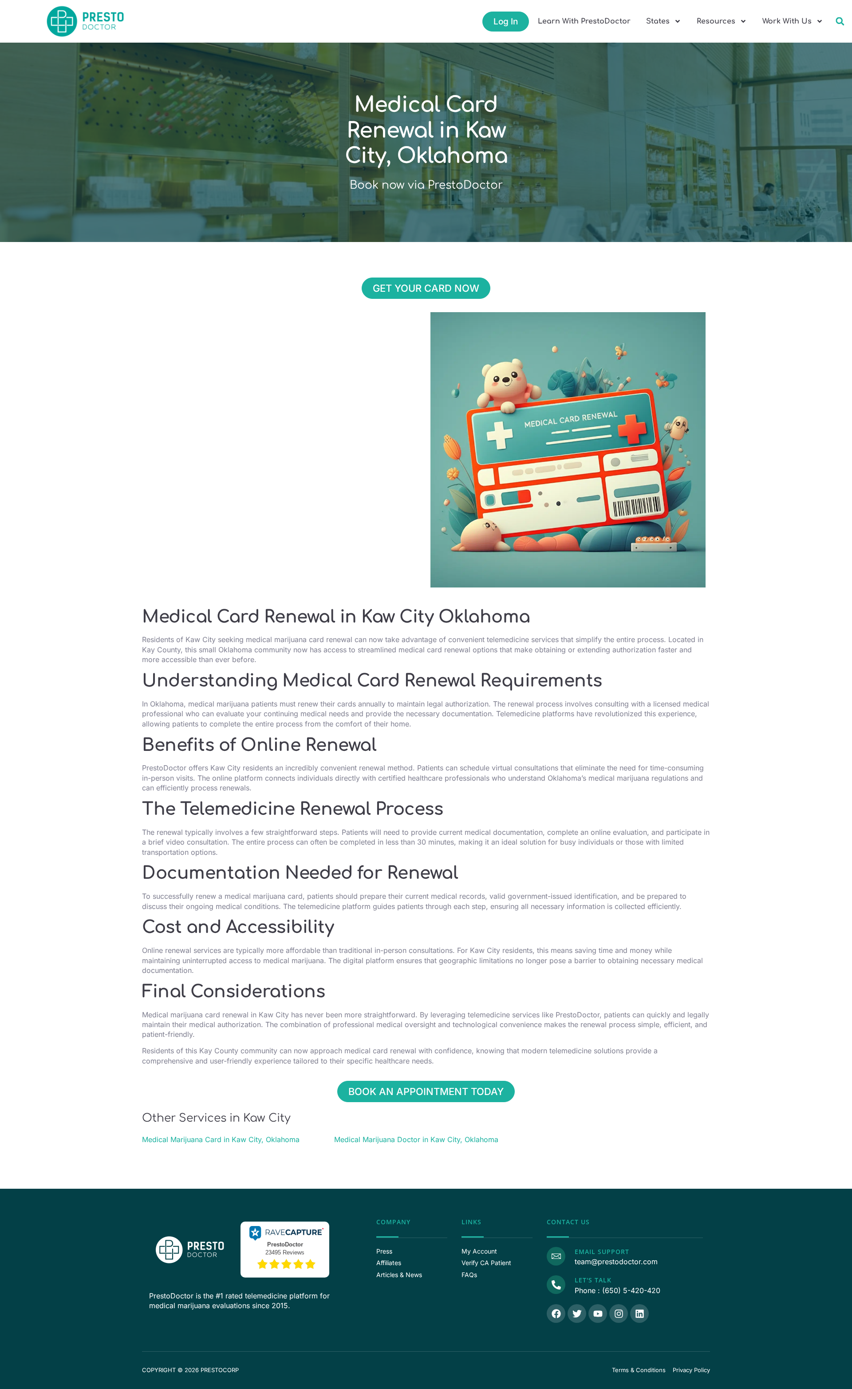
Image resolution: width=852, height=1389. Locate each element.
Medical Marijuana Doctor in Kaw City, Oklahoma (416, 1139)
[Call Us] (556, 1284)
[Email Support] (556, 1256)
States (658, 21)
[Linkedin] (639, 1313)
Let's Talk (593, 1280)
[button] (840, 21)
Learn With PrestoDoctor (584, 21)
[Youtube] (597, 1313)
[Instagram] (618, 1313)
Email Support (602, 1251)
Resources (716, 21)
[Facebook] (556, 1313)
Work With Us (787, 21)
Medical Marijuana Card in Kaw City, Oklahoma (221, 1139)
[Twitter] (577, 1313)
